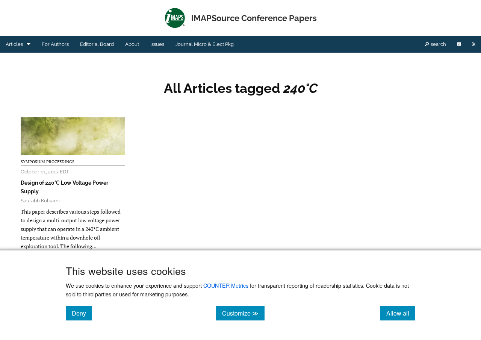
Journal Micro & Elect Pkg (204, 44)
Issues (157, 44)
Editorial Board (97, 44)
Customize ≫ (243, 312)
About (132, 44)
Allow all (400, 312)
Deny (82, 312)
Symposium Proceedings (47, 161)
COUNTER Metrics (225, 285)
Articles (14, 44)
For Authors (55, 44)
